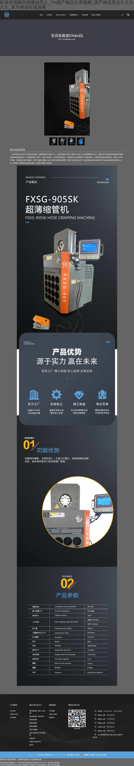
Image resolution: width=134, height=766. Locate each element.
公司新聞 (52, 711)
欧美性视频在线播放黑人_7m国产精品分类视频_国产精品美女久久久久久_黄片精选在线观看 (30, 763)
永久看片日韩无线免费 (52, 765)
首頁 (41, 15)
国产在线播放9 (23, 765)
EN (122, 15)
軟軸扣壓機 (33, 723)
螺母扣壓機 (33, 726)
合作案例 (13, 717)
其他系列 (32, 738)
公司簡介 (49, 15)
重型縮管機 (33, 719)
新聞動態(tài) (74, 15)
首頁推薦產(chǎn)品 (69, 39)
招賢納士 (52, 717)
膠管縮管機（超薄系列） (37, 716)
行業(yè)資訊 (53, 714)
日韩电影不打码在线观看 (37, 765)
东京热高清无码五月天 (11, 765)
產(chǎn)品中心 (61, 15)
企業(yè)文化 (14, 714)
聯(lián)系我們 (96, 15)
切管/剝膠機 (33, 729)
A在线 (2, 765)
